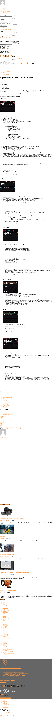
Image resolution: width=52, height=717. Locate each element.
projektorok (5, 629)
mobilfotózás (5, 622)
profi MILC (5, 652)
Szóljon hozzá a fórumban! (8, 414)
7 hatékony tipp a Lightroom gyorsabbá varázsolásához (14, 572)
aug (17, 685)
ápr (11, 686)
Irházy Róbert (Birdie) (4, 520)
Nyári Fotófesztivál (6, 664)
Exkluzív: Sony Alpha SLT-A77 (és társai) (13, 427)
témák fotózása (5, 635)
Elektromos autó (3, 677)
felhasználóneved (15, 17)
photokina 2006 (6, 627)
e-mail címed (14, 24)
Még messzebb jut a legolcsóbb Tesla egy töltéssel (13, 670)
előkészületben (5, 608)
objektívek (5, 624)
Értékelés (4, 407)
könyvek (4, 621)
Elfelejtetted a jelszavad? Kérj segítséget (8, 37)
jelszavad (13, 18)
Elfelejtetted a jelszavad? (5, 21)
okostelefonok (5, 625)
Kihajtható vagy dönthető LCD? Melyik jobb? (12, 518)
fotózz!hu (4, 614)
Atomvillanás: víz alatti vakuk (8, 590)
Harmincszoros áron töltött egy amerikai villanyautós (13, 672)
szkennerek (5, 630)
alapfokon (5, 603)
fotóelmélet (5, 611)
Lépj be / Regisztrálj (7, 29)
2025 (4, 686)
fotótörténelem (5, 613)
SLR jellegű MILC (6, 650)
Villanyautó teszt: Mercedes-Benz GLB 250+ (12, 674)
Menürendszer (5, 400)
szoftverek (5, 632)
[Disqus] (26, 454)
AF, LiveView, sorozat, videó (8, 402)
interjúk (4, 617)
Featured (4, 609)
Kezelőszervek (5, 399)
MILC (4, 661)
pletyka (4, 628)
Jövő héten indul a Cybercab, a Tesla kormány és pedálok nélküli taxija (17, 673)
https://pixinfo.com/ (4, 437)
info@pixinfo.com (8, 696)
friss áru (4, 616)
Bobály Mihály (3, 592)
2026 (4, 685)
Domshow (2, 538)
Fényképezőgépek (6, 11)
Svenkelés (2, 536)
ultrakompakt (5, 643)
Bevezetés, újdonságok (7, 397)
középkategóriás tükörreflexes (8, 653)
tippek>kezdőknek (6, 638)
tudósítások (5, 640)
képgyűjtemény (6, 618)
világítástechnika (6, 642)
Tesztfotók (5, 636)
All (3, 602)
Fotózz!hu (5, 662)
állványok (4, 604)
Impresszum (5, 660)
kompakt (4, 644)
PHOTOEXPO (6, 663)
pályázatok (5, 626)
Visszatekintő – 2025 (5, 712)
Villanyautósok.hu (17, 668)
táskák (4, 633)
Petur (1, 81)
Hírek (4, 9)
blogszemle (5, 605)
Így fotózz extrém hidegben (7, 554)
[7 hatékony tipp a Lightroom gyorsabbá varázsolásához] (7, 569)
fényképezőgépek (6, 74)
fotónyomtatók (5, 612)
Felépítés (4, 398)
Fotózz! (4, 12)
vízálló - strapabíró (6, 647)
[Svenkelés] (7, 533)
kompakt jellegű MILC (7, 649)
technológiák (5, 634)
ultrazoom (5, 645)
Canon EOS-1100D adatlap (8, 412)
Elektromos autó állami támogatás (7, 680)
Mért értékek (5, 406)
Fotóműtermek (5, 665)
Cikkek (4, 10)
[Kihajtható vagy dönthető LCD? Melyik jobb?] (7, 515)
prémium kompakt (6, 646)
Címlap (4, 8)
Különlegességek (6, 405)
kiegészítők (5, 620)
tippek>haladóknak (6, 637)
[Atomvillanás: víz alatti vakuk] (7, 587)
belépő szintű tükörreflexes (8, 651)
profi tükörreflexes (6, 654)
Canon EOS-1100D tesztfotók (9, 413)
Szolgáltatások (5, 403)
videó (4, 641)
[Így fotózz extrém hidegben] (7, 551)
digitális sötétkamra (6, 606)
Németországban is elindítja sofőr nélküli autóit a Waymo (14, 675)
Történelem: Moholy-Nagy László (14, 428)
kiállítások (5, 619)
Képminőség (5, 404)
